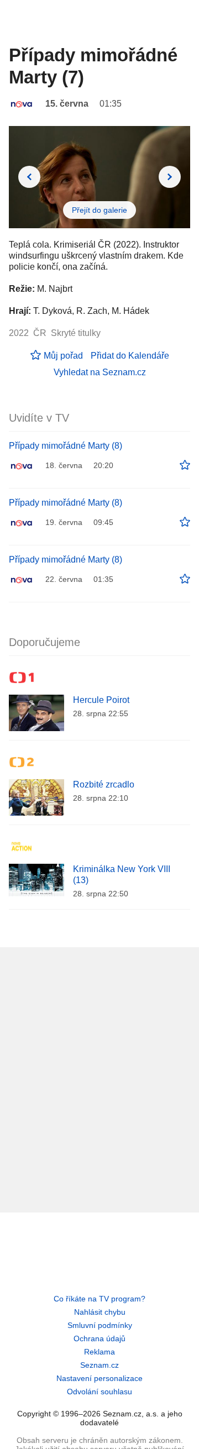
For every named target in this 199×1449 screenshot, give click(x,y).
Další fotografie (170, 177)
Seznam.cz (99, 1365)
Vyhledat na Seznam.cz (100, 372)
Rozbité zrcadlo (103, 784)
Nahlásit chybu (99, 1312)
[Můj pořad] (185, 465)
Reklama (99, 1351)
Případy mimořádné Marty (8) (65, 445)
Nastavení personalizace (99, 1378)
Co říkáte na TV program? (99, 1298)
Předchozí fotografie (29, 177)
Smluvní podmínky (99, 1325)
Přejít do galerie (99, 210)
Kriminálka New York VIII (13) (121, 874)
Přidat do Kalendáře (130, 355)
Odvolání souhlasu (99, 1391)
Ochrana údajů (99, 1338)
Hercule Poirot (101, 700)
